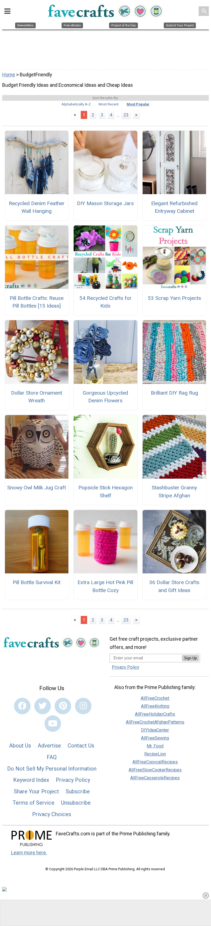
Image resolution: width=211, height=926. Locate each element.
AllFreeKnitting (155, 706)
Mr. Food (155, 746)
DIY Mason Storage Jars (105, 203)
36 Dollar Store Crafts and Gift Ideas (174, 586)
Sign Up (190, 658)
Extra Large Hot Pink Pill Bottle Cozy (105, 586)
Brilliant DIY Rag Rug (174, 393)
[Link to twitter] (42, 706)
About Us (20, 745)
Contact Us (81, 745)
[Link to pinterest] (63, 706)
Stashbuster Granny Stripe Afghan (174, 491)
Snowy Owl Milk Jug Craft (36, 487)
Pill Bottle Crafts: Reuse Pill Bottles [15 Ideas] (36, 302)
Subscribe (78, 791)
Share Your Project (36, 791)
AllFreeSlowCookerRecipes (155, 769)
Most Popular (138, 104)
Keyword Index (31, 780)
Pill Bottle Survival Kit (36, 582)
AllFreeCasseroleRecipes (155, 777)
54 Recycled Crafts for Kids (105, 302)
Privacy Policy (73, 780)
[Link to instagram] (83, 706)
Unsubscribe (76, 802)
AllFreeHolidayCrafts (155, 714)
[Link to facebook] (22, 706)
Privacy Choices (51, 814)
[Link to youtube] (53, 723)
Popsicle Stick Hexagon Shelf (105, 491)
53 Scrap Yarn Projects (174, 298)
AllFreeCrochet (155, 698)
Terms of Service (33, 802)
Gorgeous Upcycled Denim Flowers (105, 397)
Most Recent (109, 104)
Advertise (49, 745)
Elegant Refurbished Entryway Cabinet (174, 207)
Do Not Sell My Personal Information (51, 768)
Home (8, 74)
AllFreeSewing (155, 738)
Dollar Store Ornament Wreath (36, 397)
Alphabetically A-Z (76, 104)
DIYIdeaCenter (155, 730)
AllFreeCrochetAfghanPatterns (155, 722)
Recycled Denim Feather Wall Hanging (37, 207)
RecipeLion (155, 754)
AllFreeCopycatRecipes (155, 762)
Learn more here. (29, 852)
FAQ (52, 757)
